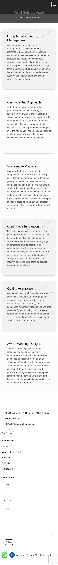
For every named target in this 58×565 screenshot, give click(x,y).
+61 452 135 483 (12, 418)
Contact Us (7, 469)
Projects (6, 463)
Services (6, 457)
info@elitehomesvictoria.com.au (19, 424)
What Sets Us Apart (11, 452)
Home (20, 18)
